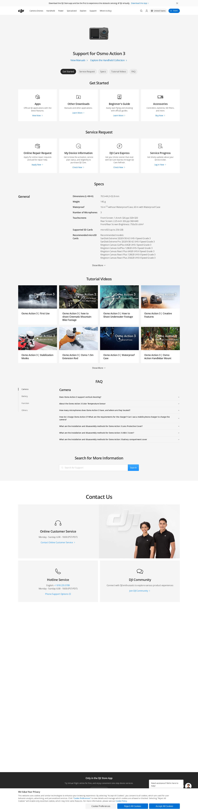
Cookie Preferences (82, 798)
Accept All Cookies (164, 806)
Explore (83, 10)
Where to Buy (106, 10)
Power (61, 10)
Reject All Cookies (132, 806)
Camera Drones (36, 10)
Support (93, 10)
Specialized (72, 10)
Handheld (50, 10)
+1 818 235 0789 (62, 585)
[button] (188, 786)
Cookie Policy (121, 801)
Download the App (139, 3)
